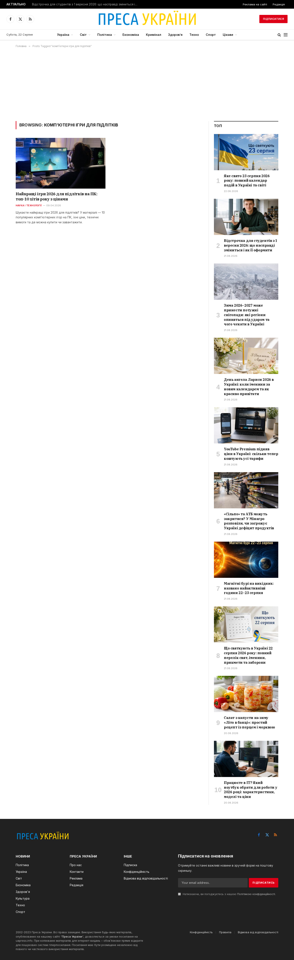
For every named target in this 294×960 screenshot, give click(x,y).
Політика (104, 34)
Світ (83, 34)
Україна (63, 34)
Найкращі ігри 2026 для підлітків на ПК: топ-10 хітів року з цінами (56, 196)
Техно (194, 34)
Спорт (211, 34)
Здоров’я (175, 34)
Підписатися (273, 18)
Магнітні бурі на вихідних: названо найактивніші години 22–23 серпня (249, 588)
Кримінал (153, 34)
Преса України (72, 936)
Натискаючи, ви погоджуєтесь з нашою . (229, 894)
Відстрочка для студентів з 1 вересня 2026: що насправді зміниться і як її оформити (86, 4)
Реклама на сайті (255, 4)
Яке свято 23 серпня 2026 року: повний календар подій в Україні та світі (246, 181)
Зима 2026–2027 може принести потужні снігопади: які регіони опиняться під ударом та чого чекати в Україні (246, 314)
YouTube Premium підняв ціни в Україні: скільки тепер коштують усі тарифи (251, 454)
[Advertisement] (147, 84)
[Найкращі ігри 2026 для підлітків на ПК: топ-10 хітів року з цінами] (60, 163)
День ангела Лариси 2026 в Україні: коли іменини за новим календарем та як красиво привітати (249, 386)
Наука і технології (29, 205)
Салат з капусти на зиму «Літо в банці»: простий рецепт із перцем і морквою (249, 722)
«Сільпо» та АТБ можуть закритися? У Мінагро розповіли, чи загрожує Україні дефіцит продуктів (249, 521)
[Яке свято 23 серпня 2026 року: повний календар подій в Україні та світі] (246, 152)
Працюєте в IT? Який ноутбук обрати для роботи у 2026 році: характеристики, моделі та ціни (250, 789)
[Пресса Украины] (147, 19)
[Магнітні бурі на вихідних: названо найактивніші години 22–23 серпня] (246, 560)
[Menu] (286, 35)
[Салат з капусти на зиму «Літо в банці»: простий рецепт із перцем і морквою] (246, 694)
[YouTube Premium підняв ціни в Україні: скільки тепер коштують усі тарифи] (246, 425)
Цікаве (228, 34)
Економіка (130, 34)
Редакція (279, 4)
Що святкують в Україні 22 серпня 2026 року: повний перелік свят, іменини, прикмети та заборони (248, 655)
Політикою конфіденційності (256, 894)
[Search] (279, 35)
